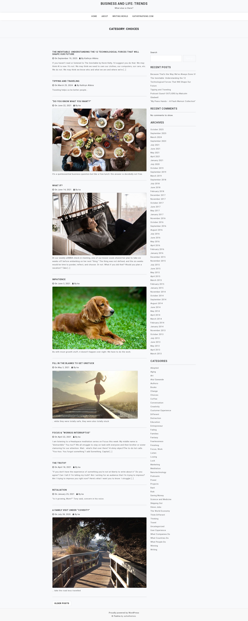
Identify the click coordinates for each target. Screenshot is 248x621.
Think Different (157, 515)
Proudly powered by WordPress (124, 613)
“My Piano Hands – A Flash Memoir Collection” (173, 101)
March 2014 (156, 319)
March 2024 (156, 137)
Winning (154, 546)
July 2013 (155, 338)
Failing (153, 430)
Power (153, 480)
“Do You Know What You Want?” (71, 101)
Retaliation (59, 490)
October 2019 (157, 168)
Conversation (156, 403)
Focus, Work (156, 449)
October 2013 (157, 334)
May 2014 (155, 311)
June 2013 (155, 342)
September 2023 (158, 141)
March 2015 (156, 280)
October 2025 (157, 129)
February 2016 (157, 249)
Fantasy (154, 437)
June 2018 (155, 187)
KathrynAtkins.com (143, 16)
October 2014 (157, 296)
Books (153, 387)
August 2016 (156, 230)
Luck (152, 461)
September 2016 (158, 226)
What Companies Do (160, 534)
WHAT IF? (57, 185)
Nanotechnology (158, 472)
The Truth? (59, 463)
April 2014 (155, 315)
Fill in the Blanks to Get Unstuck (73, 363)
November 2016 (158, 218)
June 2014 (155, 307)
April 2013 (155, 350)
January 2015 (156, 288)
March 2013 (156, 354)
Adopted (154, 368)
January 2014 (156, 326)
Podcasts (155, 476)
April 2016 (155, 245)
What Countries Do (159, 538)
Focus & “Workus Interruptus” (71, 432)
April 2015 (155, 276)
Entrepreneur (156, 426)
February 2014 (157, 323)
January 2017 (156, 214)
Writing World (120, 16)
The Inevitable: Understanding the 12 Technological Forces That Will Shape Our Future (95, 53)
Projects (154, 484)
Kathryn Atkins (91, 58)
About (105, 16)
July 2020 (155, 164)
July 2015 (155, 265)
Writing (153, 549)
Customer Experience (160, 410)
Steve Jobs (155, 507)
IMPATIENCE (59, 279)
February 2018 (157, 191)
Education (155, 422)
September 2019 (158, 172)
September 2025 (158, 133)
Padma (117, 616)
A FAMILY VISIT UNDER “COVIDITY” (71, 510)
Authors (154, 383)
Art (151, 376)
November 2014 (158, 292)
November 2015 (158, 261)
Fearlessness (156, 441)
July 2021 (155, 145)
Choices (154, 395)
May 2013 (155, 346)
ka (80, 105)
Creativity (155, 406)
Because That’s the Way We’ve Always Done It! (173, 74)
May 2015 (155, 272)
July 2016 (155, 234)
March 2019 (156, 176)
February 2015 (157, 284)
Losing (153, 457)
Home (94, 16)
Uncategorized (157, 526)
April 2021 (155, 156)
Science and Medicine (160, 499)
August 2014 (156, 303)
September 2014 (158, 299)
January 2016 (156, 253)
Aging (153, 372)
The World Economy (160, 511)
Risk (152, 491)
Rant (152, 488)
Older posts (61, 603)
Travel (153, 522)
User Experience (158, 530)
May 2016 (155, 241)
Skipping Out (156, 503)
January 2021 (156, 160)
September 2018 (158, 180)
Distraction (155, 418)
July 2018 (155, 183)
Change (154, 391)
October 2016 (157, 222)
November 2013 (158, 330)
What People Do (158, 542)
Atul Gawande (157, 379)
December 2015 (157, 257)
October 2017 (157, 203)
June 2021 (155, 149)
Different (154, 414)
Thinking (154, 519)
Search (153, 52)
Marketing (155, 464)
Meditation (155, 468)
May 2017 (155, 210)
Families (154, 434)
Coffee (153, 399)
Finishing (154, 445)
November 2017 (158, 199)
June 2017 (155, 207)
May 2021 (155, 153)
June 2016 (155, 238)
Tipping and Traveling (65, 81)
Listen (153, 453)
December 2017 (157, 195)
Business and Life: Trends (124, 4)
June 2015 (155, 268)
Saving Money (157, 495)
